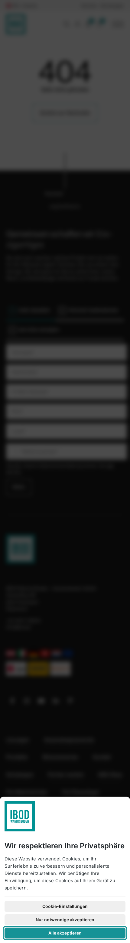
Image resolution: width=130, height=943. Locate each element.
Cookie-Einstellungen (65, 906)
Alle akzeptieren (65, 932)
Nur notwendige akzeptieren (65, 919)
